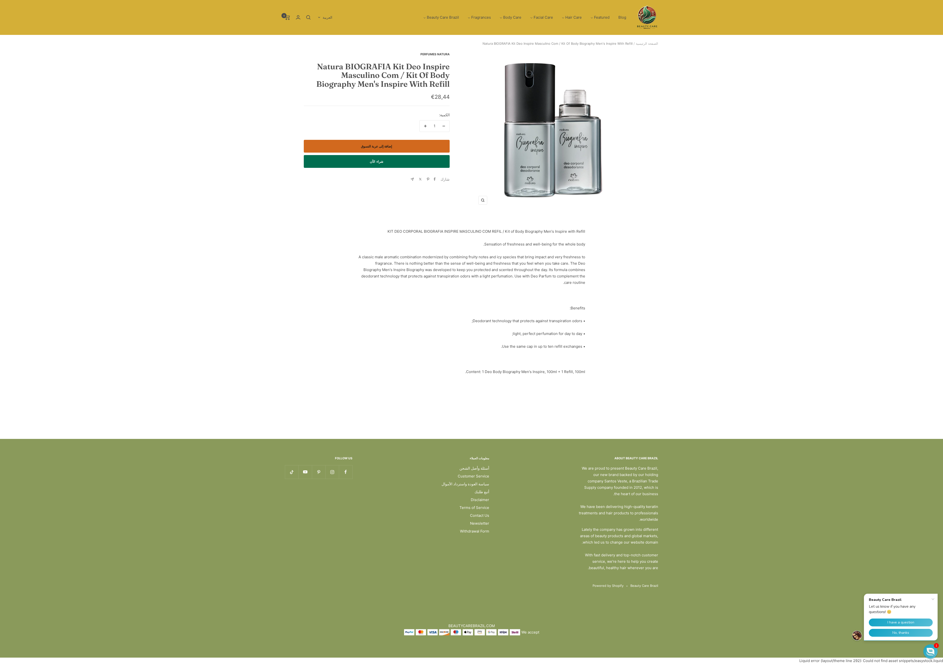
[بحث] (308, 17)
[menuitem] (622, 17)
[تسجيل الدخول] (298, 17)
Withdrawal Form (474, 531)
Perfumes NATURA (435, 54)
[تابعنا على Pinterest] (318, 472)
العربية (327, 17)
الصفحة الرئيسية (647, 43)
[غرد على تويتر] (420, 179)
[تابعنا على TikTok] (291, 472)
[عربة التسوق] (287, 17)
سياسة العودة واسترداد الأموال (465, 484)
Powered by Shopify (608, 586)
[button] (930, 651)
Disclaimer (480, 499)
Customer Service (473, 476)
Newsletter (479, 523)
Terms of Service (474, 507)
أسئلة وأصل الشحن (474, 468)
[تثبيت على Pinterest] (428, 179)
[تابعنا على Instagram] (332, 472)
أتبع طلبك (481, 492)
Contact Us (479, 515)
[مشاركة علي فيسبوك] (435, 179)
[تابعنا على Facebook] (345, 472)
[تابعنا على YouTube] (305, 472)
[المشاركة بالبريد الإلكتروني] (412, 179)
